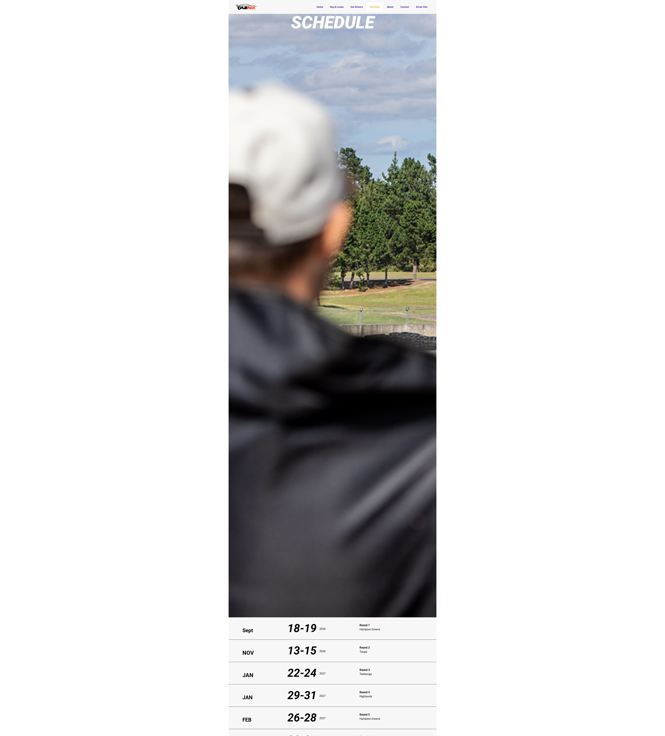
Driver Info (421, 7)
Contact (404, 7)
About (390, 7)
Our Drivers (357, 7)
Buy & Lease (337, 7)
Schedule (375, 7)
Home (320, 7)
